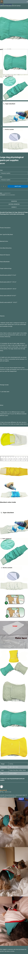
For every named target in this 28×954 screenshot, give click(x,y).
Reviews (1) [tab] (14, 207)
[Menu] (27, 1)
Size (1, 177)
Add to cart (18, 186)
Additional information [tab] (14, 204)
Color (1, 170)
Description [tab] (14, 201)
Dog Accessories (10, 194)
